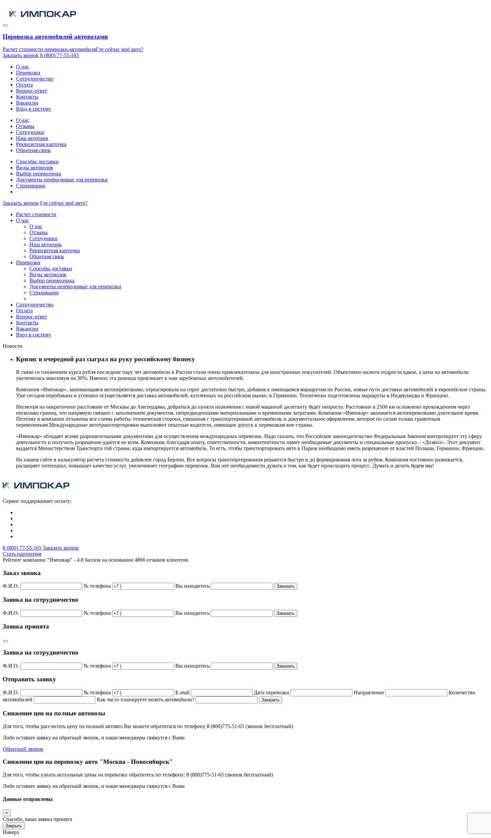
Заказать (286, 586)
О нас (22, 66)
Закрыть (13, 825)
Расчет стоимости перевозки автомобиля (49, 49)
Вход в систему (33, 109)
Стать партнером (22, 554)
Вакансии (27, 103)
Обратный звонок (23, 749)
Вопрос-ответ (31, 91)
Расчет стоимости (36, 214)
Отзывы (25, 126)
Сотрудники (30, 132)
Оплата (24, 85)
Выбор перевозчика (38, 173)
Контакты (27, 97)
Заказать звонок (21, 55)
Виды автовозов (34, 167)
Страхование (30, 185)
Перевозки (28, 73)
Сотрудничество (34, 79)
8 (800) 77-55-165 (59, 55)
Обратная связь (33, 150)
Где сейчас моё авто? (119, 49)
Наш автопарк (32, 138)
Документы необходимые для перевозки (62, 179)
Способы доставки (37, 161)
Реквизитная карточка (41, 144)
